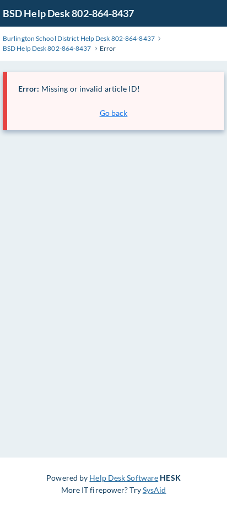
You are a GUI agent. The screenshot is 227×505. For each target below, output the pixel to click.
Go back (114, 113)
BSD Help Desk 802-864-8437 (68, 13)
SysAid (154, 490)
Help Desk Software (123, 477)
